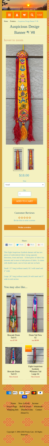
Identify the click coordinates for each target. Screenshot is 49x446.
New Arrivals (24, 403)
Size (24, 181)
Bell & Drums (25, 406)
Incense (35, 403)
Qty (24, 190)
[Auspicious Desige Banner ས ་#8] (18, 159)
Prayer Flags (12, 406)
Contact (39, 410)
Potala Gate (29, 432)
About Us (25, 413)
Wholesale (38, 406)
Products (13, 21)
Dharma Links (27, 410)
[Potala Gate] (24, 5)
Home (6, 21)
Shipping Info (12, 410)
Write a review (24, 227)
